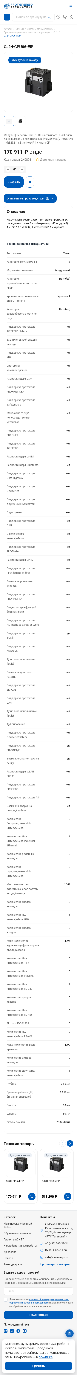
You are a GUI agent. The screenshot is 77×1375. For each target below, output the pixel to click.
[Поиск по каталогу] (33, 17)
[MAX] (25, 1331)
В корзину (13, 181)
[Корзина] (65, 17)
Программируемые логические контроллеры (27, 32)
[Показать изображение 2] (20, 121)
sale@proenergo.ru (56, 1257)
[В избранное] (30, 182)
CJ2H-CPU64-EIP (15, 1181)
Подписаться (39, 1315)
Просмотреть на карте (55, 1264)
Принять (38, 1365)
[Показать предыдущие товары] (62, 1143)
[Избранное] (58, 17)
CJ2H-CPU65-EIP (51, 1181)
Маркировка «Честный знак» (18, 1225)
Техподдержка (13, 1264)
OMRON (20, 29)
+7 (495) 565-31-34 (56, 1243)
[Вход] (71, 17)
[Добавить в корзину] (32, 1196)
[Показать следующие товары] (70, 1143)
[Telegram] (18, 1331)
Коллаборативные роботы (20, 1245)
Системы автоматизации (40, 29)
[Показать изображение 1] (9, 121)
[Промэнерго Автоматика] (18, 6)
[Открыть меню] (71, 5)
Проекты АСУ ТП (14, 1239)
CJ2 (55, 32)
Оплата (8, 1258)
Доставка (10, 1251)
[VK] (12, 1331)
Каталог (8, 29)
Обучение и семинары (17, 1233)
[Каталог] (7, 17)
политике (46, 1357)
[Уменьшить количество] (8, 169)
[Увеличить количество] (21, 169)
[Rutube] (5, 1331)
